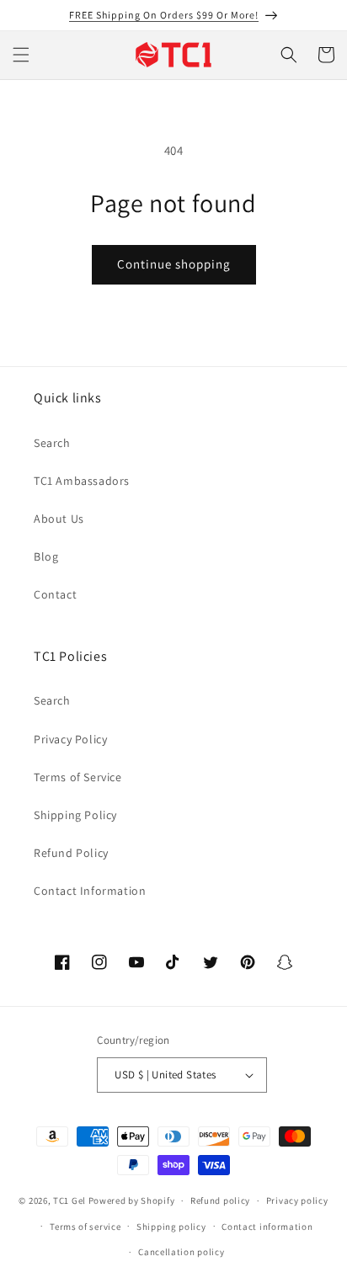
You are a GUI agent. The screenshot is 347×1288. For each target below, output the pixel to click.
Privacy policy (297, 1200)
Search (52, 442)
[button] (21, 54)
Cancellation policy (181, 1252)
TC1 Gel (69, 1200)
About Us (59, 518)
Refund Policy (71, 852)
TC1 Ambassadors (82, 480)
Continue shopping (174, 264)
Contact (55, 594)
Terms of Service (78, 777)
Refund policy (220, 1200)
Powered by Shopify (131, 1200)
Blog (46, 556)
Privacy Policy (70, 739)
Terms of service (85, 1226)
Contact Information (90, 890)
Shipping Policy (75, 814)
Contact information (267, 1226)
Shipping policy (171, 1226)
